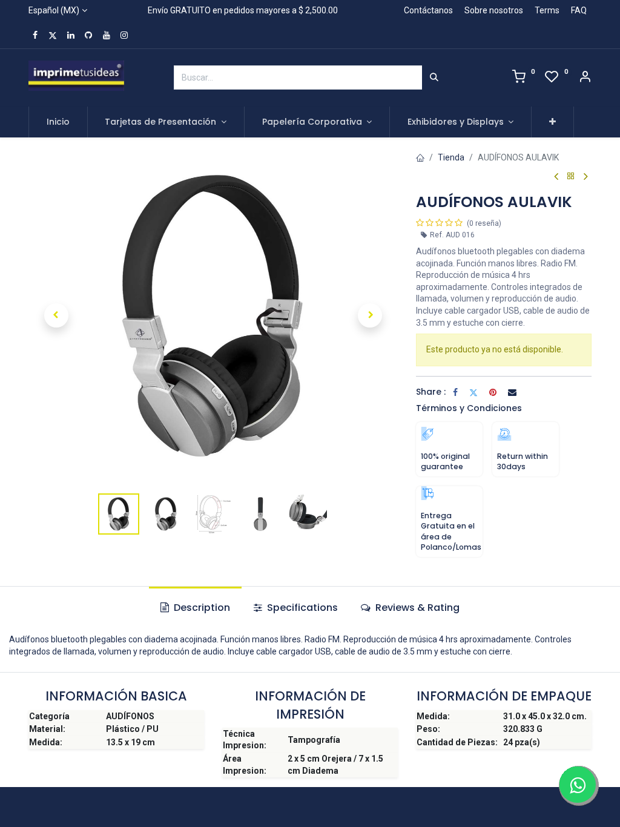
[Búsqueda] (434, 77)
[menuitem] (58, 122)
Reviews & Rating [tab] (416, 607)
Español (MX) (53, 10)
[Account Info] (585, 78)
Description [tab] (200, 607)
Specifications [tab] (301, 607)
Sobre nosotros (493, 10)
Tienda (451, 157)
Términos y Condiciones (469, 408)
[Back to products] (571, 176)
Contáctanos (428, 10)
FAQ (579, 10)
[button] (552, 122)
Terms (547, 10)
